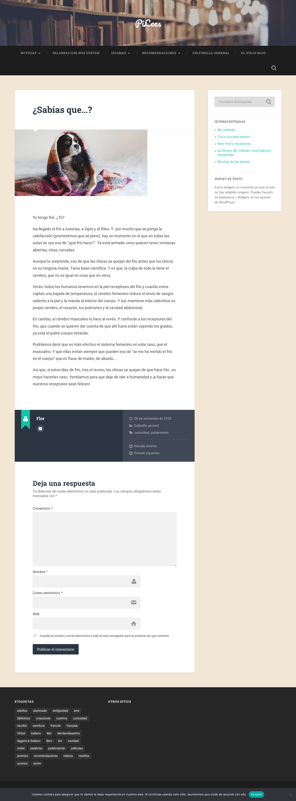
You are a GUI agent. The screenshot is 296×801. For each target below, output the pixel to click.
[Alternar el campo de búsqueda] (274, 68)
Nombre (40, 572)
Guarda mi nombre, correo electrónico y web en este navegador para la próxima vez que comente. (105, 636)
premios (22, 756)
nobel (20, 748)
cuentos (61, 718)
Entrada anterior (145, 446)
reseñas (84, 756)
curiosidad (141, 433)
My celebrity (226, 130)
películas (77, 748)
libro (49, 741)
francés (55, 725)
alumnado (40, 710)
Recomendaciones (159, 53)
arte (76, 710)
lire (60, 741)
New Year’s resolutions (234, 144)
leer (49, 733)
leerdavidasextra (68, 733)
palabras (36, 748)
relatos (68, 756)
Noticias (29, 53)
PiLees (148, 23)
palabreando (159, 433)
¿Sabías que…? (62, 109)
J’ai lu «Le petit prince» (234, 137)
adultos (22, 710)
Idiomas (118, 53)
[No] (290, 794)
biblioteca (23, 718)
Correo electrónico (48, 593)
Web (36, 614)
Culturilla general (210, 53)
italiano (36, 733)
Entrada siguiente (146, 453)
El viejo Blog (253, 53)
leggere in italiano (29, 741)
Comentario (43, 508)
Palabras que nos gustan (76, 53)
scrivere (22, 763)
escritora (39, 725)
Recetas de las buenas (234, 162)
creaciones (43, 718)
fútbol (21, 733)
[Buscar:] (245, 102)
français (72, 725)
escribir (22, 725)
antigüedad (60, 710)
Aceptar (256, 794)
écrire (37, 763)
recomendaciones (46, 756)
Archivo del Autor (40, 428)
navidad (73, 741)
